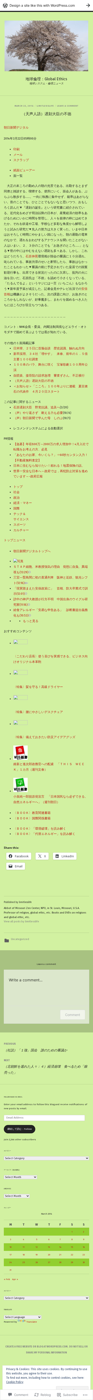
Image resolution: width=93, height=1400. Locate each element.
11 (24, 1247)
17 (10, 1255)
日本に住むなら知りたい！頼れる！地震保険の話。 (49, 465)
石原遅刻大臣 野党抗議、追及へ (36, 407)
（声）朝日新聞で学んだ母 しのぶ (38, 418)
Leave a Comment (67, 106)
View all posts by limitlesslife (21, 921)
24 (10, 1262)
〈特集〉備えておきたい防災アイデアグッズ (44, 737)
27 (49, 1262)
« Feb (7, 1279)
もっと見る (30, 621)
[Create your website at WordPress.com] (46, 5)
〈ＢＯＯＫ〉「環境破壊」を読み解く (39, 828)
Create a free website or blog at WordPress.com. (36, 1346)
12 (37, 1247)
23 (84, 1255)
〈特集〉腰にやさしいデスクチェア (38, 712)
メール (18, 155)
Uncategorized (20, 939)
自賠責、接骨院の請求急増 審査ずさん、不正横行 (49, 375)
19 (36, 1255)
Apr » (15, 1279)
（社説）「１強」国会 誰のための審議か (35, 1047)
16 (84, 1247)
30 (84, 1262)
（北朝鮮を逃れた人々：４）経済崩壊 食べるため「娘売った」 (45, 1067)
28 (60, 1262)
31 (10, 1270)
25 (23, 1262)
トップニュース (15, 540)
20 (49, 1255)
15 (72, 1247)
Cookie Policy (14, 1382)
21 (60, 1255)
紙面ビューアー (24, 170)
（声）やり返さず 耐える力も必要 (38, 413)
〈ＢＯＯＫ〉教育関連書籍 (32, 813)
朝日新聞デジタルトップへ (32, 551)
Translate (31, 1321)
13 (49, 1247)
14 (60, 1247)
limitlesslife (45, 106)
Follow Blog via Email (13, 1097)
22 (72, 1255)
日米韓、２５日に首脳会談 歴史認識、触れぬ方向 (49, 348)
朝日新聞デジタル (16, 127)
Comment (72, 1015)
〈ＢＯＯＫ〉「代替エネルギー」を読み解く (44, 834)
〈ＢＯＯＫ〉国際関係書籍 (32, 818)
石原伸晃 (32, 256)
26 (37, 1262)
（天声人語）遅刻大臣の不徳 (33, 381)
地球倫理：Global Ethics (46, 79)
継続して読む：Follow (19, 1129)
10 (10, 1247)
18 (24, 1255)
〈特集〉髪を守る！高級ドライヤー (38, 687)
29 (72, 1262)
